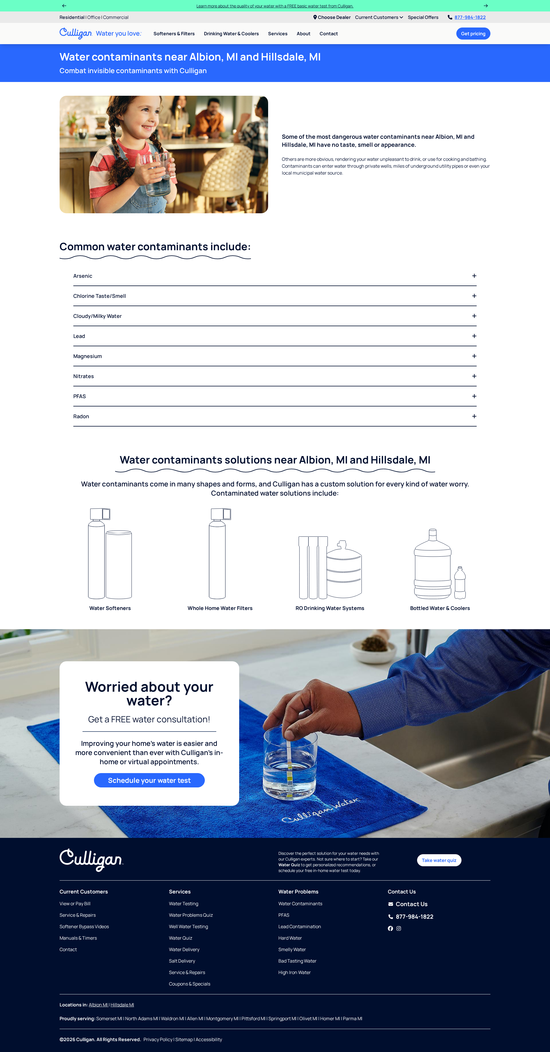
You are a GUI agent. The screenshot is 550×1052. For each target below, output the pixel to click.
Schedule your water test (149, 780)
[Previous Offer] (64, 5)
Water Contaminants (300, 903)
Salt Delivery (182, 961)
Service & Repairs (78, 915)
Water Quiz (180, 938)
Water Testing (183, 903)
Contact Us (412, 904)
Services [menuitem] (278, 33)
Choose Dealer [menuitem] (334, 17)
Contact (329, 33)
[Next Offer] (485, 5)
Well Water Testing (188, 926)
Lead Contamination (299, 926)
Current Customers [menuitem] (377, 17)
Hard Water (290, 938)
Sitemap (184, 1039)
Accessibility (209, 1039)
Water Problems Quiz (191, 915)
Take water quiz (439, 860)
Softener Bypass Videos (84, 926)
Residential (72, 17)
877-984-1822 (470, 17)
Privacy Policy (158, 1039)
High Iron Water (294, 972)
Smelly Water (292, 949)
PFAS (283, 915)
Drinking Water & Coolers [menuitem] (231, 33)
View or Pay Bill (75, 903)
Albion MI (99, 1005)
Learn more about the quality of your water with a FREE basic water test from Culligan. (275, 6)
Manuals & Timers (78, 938)
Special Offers (423, 17)
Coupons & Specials (189, 984)
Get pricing (473, 33)
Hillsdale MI (122, 1005)
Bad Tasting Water (297, 961)
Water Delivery (184, 949)
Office (93, 17)
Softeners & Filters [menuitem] (174, 33)
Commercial (116, 17)
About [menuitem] (304, 33)
